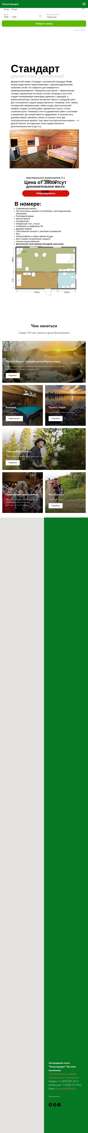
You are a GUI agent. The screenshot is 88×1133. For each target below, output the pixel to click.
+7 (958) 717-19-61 (71, 1084)
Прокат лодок (57, 407)
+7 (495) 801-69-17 (68, 1081)
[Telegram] (59, 1104)
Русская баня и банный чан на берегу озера (33, 361)
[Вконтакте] (54, 1104)
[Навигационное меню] (84, 4)
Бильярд (11, 407)
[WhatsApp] (50, 1104)
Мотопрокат (56, 494)
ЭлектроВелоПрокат (18, 451)
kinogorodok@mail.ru (65, 1088)
